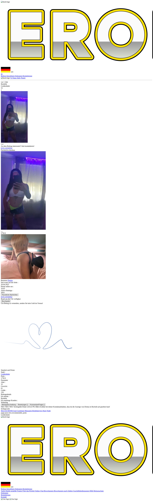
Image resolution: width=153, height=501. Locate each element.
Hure (45, 411)
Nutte (49, 411)
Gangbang (21, 411)
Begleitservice (37, 411)
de (2, 74)
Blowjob (4, 411)
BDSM (10, 411)
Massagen (28, 411)
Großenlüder (5, 374)
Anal (15, 411)
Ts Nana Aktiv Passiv (18, 78)
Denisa (10, 280)
